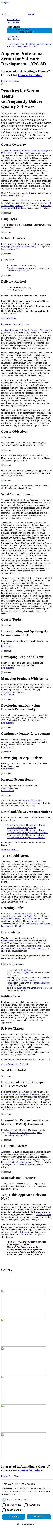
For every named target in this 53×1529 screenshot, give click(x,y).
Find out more (7, 646)
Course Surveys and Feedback (14, 1064)
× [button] (50, 1483)
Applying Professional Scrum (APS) (20, 246)
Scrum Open (20, 988)
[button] (26, 1524)
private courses (17, 268)
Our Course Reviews (10, 849)
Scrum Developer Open (41, 988)
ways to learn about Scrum (21, 913)
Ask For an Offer (9, 318)
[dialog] (26, 1504)
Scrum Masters (44, 924)
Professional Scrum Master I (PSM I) (26, 1132)
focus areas (31, 803)
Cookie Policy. (15, 1494)
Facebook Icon (13, 19)
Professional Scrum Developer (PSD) (17, 1094)
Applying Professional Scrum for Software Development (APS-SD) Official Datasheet (26, 836)
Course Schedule (30, 75)
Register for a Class (10, 81)
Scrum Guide (7, 941)
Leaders (19, 926)
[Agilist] (5, 2)
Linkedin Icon (13, 22)
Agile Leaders (30, 918)
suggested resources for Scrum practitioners (28, 978)
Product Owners (34, 916)
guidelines (28, 972)
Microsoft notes (27, 1232)
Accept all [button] (13, 1517)
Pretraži (31, 14)
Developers (14, 918)
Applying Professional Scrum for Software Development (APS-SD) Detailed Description (27, 831)
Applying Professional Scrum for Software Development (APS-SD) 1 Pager (26, 826)
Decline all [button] (38, 1517)
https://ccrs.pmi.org (20, 1162)
